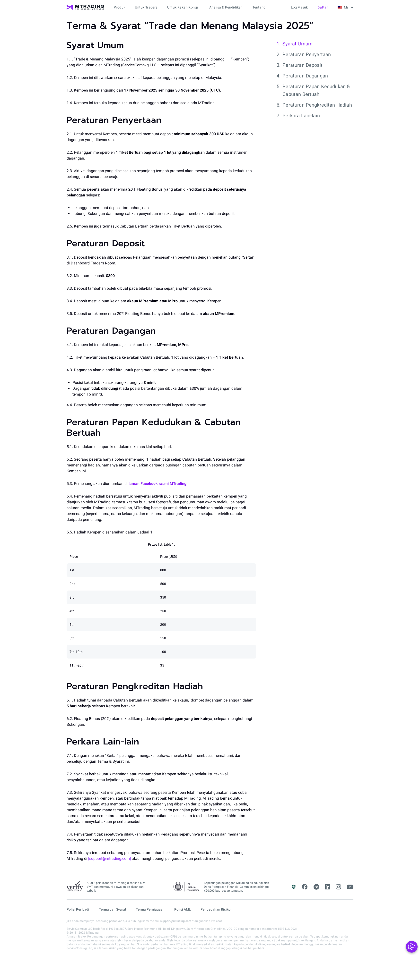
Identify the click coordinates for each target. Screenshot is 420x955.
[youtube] (350, 887)
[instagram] (338, 887)
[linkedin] (327, 887)
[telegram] (316, 887)
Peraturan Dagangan (305, 76)
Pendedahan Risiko (215, 909)
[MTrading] (85, 7)
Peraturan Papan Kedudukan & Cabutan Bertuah (316, 90)
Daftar (322, 7)
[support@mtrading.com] (109, 858)
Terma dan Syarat (112, 909)
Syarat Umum (297, 44)
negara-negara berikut (276, 944)
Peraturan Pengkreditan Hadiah (317, 105)
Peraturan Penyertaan (306, 54)
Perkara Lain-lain (301, 115)
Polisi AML (182, 909)
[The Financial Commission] (186, 887)
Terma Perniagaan (150, 909)
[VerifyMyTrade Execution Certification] (75, 886)
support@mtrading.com (175, 921)
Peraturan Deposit (302, 65)
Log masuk (299, 7)
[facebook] (305, 887)
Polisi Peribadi (78, 909)
